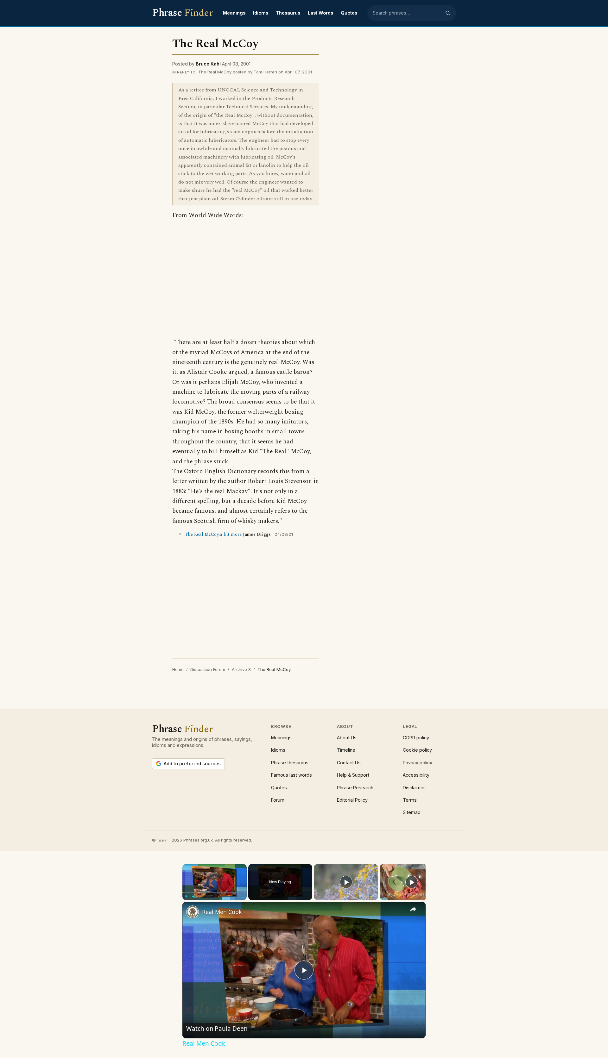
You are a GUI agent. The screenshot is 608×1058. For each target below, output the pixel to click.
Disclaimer (414, 787)
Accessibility (416, 775)
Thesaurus (288, 13)
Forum (277, 800)
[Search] (448, 13)
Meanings (234, 13)
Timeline (346, 750)
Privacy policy (417, 762)
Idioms (260, 13)
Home (178, 669)
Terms (410, 800)
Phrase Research (355, 787)
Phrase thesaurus (289, 762)
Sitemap (412, 812)
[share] (413, 909)
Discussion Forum (207, 669)
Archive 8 (241, 669)
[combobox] (406, 13)
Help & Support (353, 775)
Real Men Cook (222, 912)
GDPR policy (416, 737)
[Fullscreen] (243, 896)
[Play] (186, 896)
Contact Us (349, 762)
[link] (192, 911)
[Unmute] (194, 896)
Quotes (349, 13)
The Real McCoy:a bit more (213, 534)
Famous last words (291, 775)
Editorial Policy (352, 800)
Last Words (320, 13)
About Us (347, 737)
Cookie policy (417, 750)
